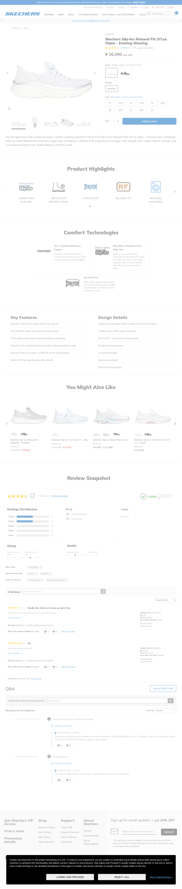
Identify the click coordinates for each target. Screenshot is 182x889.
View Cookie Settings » (160, 877)
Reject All (121, 877)
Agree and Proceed (70, 877)
